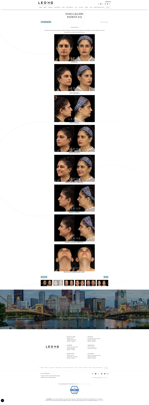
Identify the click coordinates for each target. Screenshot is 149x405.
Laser (63, 7)
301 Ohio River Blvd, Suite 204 (94, 339)
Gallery (81, 7)
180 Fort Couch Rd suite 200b (94, 356)
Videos (86, 7)
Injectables (57, 7)
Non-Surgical (69, 7)
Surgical (50, 7)
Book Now (74, 315)
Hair (76, 7)
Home (40, 7)
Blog (91, 7)
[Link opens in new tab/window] (98, 4)
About (45, 7)
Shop (107, 7)
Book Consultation (99, 7)
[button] (2, 400)
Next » (106, 277)
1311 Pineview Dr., (72, 356)
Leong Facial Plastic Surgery (84, 383)
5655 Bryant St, (71, 339)
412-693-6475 (100, 400)
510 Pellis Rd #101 (92, 347)
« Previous (44, 277)
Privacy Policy (52, 377)
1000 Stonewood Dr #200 (72, 347)
